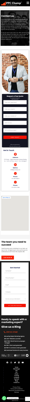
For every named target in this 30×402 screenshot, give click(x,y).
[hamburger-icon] (27, 3)
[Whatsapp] (4, 398)
